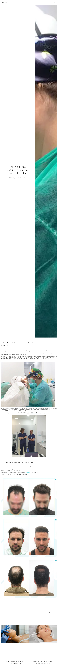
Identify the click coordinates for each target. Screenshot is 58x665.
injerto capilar (34, 413)
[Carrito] (54, 2)
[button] (15, 1)
